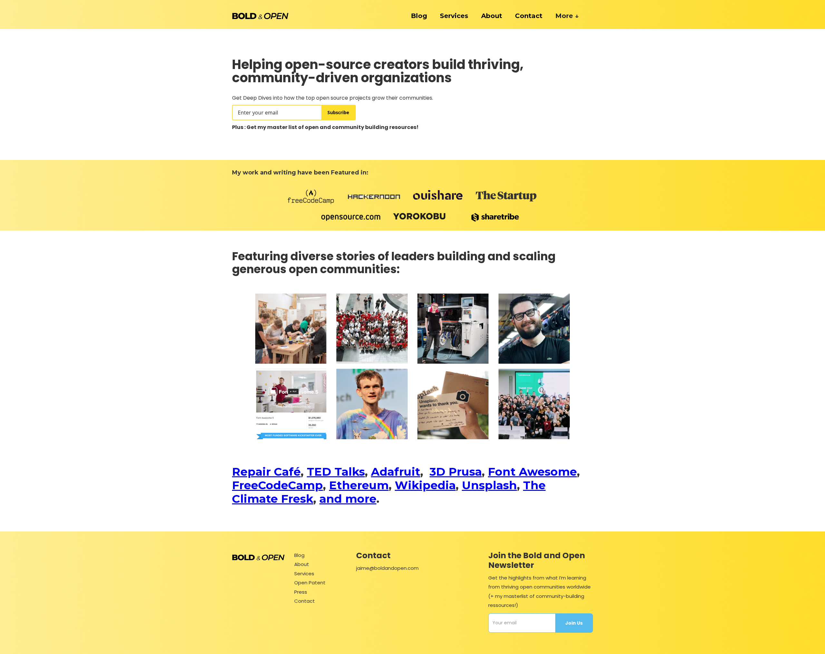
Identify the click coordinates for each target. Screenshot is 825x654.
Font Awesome (532, 472)
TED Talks (336, 472)
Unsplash (489, 485)
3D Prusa (456, 472)
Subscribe (338, 112)
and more (347, 499)
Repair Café (266, 472)
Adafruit (395, 472)
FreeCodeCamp (277, 485)
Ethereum (359, 485)
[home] (260, 16)
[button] (571, 16)
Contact (528, 16)
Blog (299, 555)
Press (300, 592)
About (491, 16)
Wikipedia (425, 485)
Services (304, 573)
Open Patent (309, 582)
